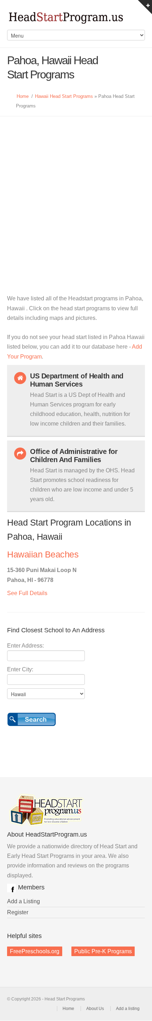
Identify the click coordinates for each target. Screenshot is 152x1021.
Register (17, 912)
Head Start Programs (76, 18)
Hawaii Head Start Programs (64, 96)
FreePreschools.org (34, 951)
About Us (95, 1008)
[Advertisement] (76, 196)
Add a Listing (23, 901)
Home (23, 96)
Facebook (11, 888)
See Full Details (27, 593)
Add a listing (128, 1008)
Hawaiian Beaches (42, 554)
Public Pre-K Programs (103, 951)
